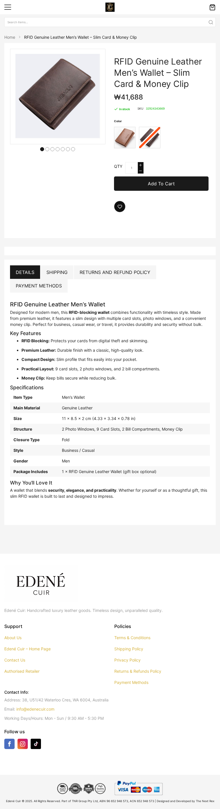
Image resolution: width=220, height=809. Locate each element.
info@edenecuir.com (35, 709)
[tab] (25, 272)
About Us (12, 637)
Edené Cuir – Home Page (27, 648)
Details (25, 272)
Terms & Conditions (132, 637)
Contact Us (14, 660)
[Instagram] (22, 745)
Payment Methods (39, 286)
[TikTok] (36, 743)
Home (9, 37)
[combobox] (110, 22)
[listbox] (162, 138)
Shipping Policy (128, 648)
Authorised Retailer (22, 671)
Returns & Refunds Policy (137, 671)
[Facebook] (9, 745)
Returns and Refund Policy (115, 272)
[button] (42, 148)
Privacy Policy (127, 660)
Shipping (57, 272)
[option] (124, 137)
